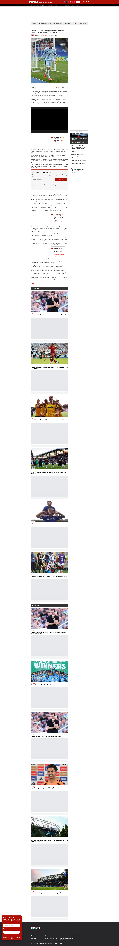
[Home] (31, 5)
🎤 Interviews (83, 23)
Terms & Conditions (10, 937)
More (82, 5)
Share (34, 87)
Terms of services (48, 183)
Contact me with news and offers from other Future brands (12, 928)
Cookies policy (76, 933)
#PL (61, 215)
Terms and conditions (35, 933)
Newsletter (50, 5)
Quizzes (72, 5)
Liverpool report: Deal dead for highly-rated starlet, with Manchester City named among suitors (79, 170)
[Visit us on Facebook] (64, 2)
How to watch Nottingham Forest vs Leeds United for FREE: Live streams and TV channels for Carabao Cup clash (78, 148)
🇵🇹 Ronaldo (67, 23)
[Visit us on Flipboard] (72, 2)
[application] (49, 119)
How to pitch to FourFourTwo (51, 938)
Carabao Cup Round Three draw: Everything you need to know (79, 156)
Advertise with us (77, 935)
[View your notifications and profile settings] (86, 2)
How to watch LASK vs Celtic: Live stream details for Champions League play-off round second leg (79, 162)
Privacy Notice (37, 184)
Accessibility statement (36, 935)
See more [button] (48, 147)
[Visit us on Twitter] (66, 2)
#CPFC (56, 253)
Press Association (43, 35)
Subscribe (77, 1)
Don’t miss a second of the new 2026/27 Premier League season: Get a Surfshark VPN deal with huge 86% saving (79, 140)
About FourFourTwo (64, 935)
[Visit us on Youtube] (68, 2)
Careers (47, 935)
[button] (89, 1)
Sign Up (12, 932)
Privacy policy (62, 933)
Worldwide (33, 938)
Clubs (77, 5)
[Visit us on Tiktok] (74, 2)
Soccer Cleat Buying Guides (40, 5)
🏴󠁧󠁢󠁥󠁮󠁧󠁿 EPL (75, 23)
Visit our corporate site (77, 924)
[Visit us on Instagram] (70, 2)
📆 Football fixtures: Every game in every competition (50, 23)
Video (61, 5)
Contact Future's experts (50, 933)
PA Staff (37, 35)
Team (32, 27)
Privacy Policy (16, 936)
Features (67, 5)
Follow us (59, 87)
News (56, 5)
